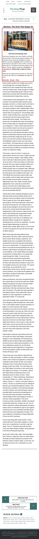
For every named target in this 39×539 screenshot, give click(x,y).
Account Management (24, 4)
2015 (24, 519)
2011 (8, 521)
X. (5, 77)
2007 (24, 521)
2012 (4, 521)
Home (7, 1)
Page (17, 10)
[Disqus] (19, 471)
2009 (16, 521)
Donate (12, 80)
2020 (4, 519)
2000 (20, 523)
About (13, 1)
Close (17, 80)
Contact (19, 1)
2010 (12, 521)
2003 (8, 523)
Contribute (27, 1)
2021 (31, 518)
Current (10, 518)
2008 (20, 521)
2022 (27, 518)
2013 (32, 519)
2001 (16, 523)
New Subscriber (11, 4)
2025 (15, 518)
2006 (28, 521)
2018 (12, 519)
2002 (12, 523)
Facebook (21, 75)
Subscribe (6, 80)
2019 (8, 519)
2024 (19, 518)
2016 (20, 519)
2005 (32, 521)
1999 (24, 523)
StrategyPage (14, 532)
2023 (23, 518)
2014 (28, 519)
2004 (4, 523)
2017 (16, 519)
